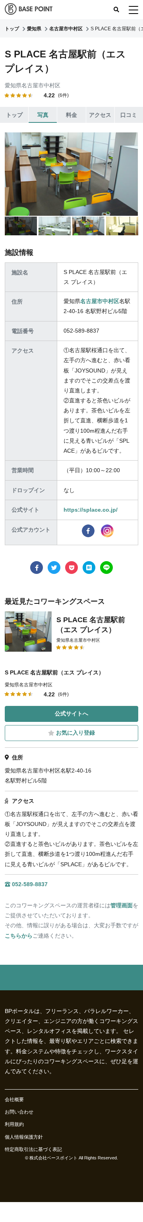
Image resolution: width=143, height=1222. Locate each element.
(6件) (63, 95)
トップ (14, 115)
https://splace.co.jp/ (91, 510)
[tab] (21, 226)
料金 (71, 115)
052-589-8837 (30, 884)
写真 (42, 115)
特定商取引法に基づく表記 (33, 1149)
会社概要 (14, 1099)
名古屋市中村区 (99, 301)
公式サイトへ (71, 713)
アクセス (100, 115)
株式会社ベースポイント (53, 1157)
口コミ (128, 115)
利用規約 (14, 1124)
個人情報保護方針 (24, 1137)
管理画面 (121, 905)
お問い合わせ (19, 1112)
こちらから (19, 935)
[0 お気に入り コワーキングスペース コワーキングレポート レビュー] (133, 10)
